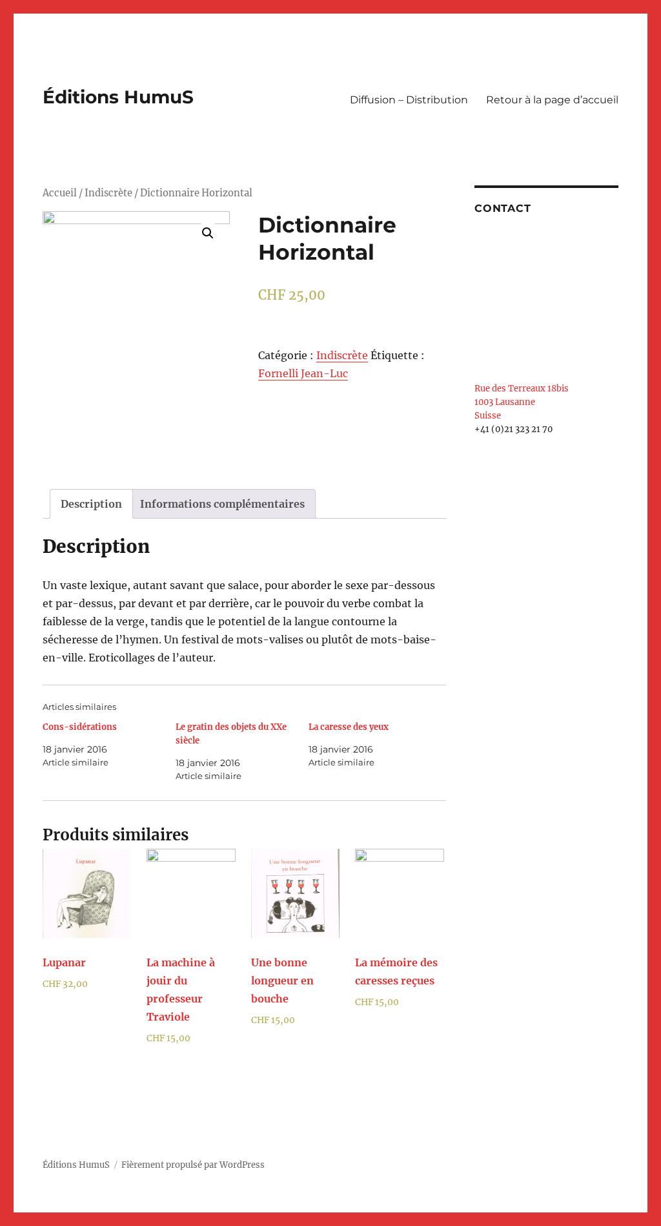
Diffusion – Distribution (409, 100)
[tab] (91, 504)
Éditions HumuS (118, 97)
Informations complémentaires (222, 503)
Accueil (60, 193)
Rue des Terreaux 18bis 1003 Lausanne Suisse (521, 402)
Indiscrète (108, 193)
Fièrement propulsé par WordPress (193, 1164)
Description (91, 503)
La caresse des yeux (349, 727)
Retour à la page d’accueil (552, 100)
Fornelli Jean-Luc (303, 373)
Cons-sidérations (80, 727)
